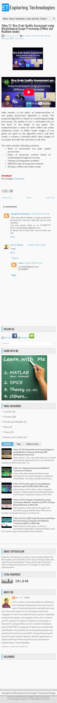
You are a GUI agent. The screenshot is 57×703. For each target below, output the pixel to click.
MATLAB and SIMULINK (13, 422)
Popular (7, 444)
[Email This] (2, 190)
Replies (16, 258)
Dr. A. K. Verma (17, 245)
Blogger (52, 693)
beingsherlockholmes (20, 214)
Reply (12, 236)
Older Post (50, 197)
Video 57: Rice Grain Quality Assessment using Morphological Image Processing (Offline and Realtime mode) (28, 28)
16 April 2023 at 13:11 (33, 263)
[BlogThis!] (5, 190)
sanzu (20, 263)
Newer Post (7, 197)
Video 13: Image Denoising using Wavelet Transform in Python (31, 469)
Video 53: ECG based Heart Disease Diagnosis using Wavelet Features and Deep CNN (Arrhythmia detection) (33, 452)
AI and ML (27, 36)
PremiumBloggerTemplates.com (18, 699)
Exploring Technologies (27, 693)
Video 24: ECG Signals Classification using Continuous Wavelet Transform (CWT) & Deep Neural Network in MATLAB (34, 502)
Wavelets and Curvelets (13, 437)
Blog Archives (32, 444)
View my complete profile (15, 647)
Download (19, 179)
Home (28, 197)
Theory (6, 432)
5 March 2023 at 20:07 (37, 245)
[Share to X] (8, 190)
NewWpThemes (21, 697)
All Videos (35, 36)
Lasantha (45, 697)
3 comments (18, 38)
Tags (19, 444)
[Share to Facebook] (11, 190)
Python (6, 427)
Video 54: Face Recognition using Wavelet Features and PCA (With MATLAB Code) (31, 485)
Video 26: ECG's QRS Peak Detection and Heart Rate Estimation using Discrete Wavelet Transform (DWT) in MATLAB (34, 521)
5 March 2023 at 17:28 (40, 214)
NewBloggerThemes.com (41, 699)
